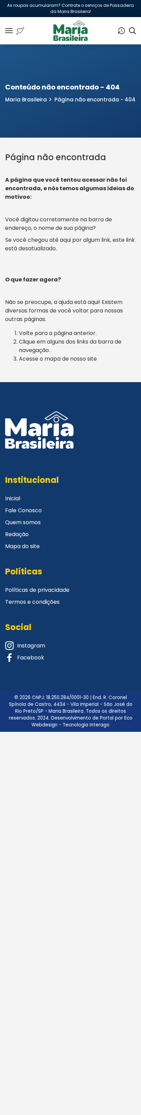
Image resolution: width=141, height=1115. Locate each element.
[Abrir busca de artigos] (132, 30)
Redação (17, 534)
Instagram (31, 646)
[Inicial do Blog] (39, 438)
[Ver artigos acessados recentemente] (121, 31)
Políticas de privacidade (37, 590)
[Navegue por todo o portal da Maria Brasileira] (9, 30)
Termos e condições (32, 602)
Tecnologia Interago (86, 725)
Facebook (30, 657)
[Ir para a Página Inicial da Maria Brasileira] (70, 30)
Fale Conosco (23, 510)
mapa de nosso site (70, 359)
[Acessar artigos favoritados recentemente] (20, 31)
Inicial (12, 498)
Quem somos (23, 522)
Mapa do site (22, 546)
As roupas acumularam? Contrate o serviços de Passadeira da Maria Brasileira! (70, 8)
